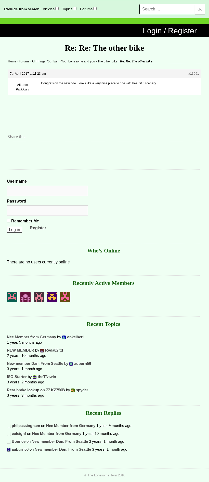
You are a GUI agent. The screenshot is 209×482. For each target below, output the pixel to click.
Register (38, 228)
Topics (67, 9)
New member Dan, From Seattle (35, 363)
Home (12, 61)
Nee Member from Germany (31, 337)
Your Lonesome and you (78, 61)
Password (16, 201)
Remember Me (24, 221)
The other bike (107, 61)
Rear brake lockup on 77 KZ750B (36, 390)
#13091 (193, 73)
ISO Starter (17, 376)
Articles (49, 9)
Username (17, 181)
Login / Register (170, 30)
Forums (86, 9)
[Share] (13, 150)
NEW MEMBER (20, 350)
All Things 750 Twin (45, 61)
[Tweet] (24, 150)
